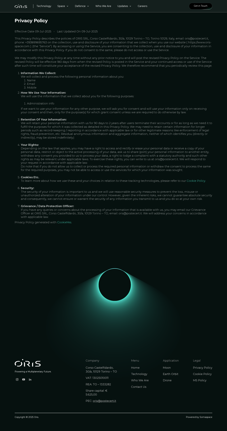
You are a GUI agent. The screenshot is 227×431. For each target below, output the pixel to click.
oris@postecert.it (104, 401)
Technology (139, 374)
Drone (167, 380)
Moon (167, 367)
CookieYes (64, 222)
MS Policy (199, 380)
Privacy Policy (202, 367)
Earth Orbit (170, 374)
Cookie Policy (202, 374)
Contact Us (138, 387)
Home (135, 367)
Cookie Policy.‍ (196, 181)
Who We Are (140, 380)
